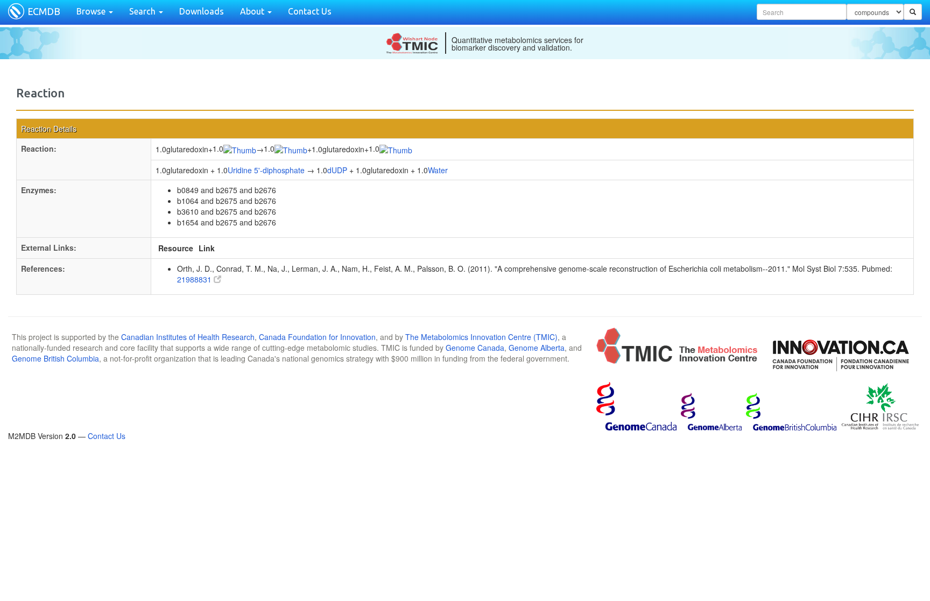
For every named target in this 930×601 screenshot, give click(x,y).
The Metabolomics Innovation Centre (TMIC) (481, 336)
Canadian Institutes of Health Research (188, 336)
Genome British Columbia (55, 358)
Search (143, 11)
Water (438, 170)
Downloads (201, 11)
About (253, 11)
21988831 (195, 279)
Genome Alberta (537, 347)
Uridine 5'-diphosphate (266, 170)
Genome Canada (475, 347)
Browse (92, 11)
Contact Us (310, 11)
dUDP (337, 170)
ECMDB (43, 11)
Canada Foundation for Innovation (317, 336)
